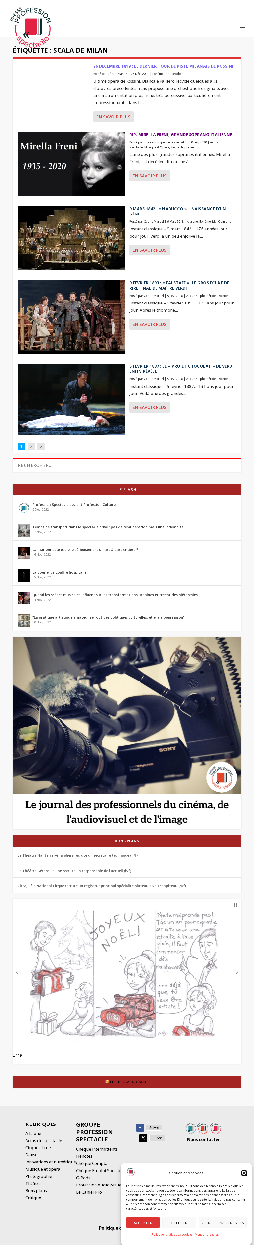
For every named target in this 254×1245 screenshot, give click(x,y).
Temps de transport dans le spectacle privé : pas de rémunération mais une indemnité (107, 527)
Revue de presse (182, 147)
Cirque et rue (38, 1147)
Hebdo (176, 74)
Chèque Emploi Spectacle (101, 1170)
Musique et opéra (42, 1169)
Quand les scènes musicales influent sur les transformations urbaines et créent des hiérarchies (115, 594)
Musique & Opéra (156, 147)
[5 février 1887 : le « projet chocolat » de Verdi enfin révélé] (71, 399)
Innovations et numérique (50, 1162)
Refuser (179, 1222)
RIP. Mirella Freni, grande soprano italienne (180, 134)
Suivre (154, 1127)
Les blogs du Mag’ (129, 1081)
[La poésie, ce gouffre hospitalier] (24, 575)
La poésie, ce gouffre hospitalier (60, 572)
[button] (244, 1173)
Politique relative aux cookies (172, 1234)
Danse (31, 1154)
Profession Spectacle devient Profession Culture (74, 504)
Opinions (224, 221)
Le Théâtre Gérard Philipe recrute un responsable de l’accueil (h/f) (74, 870)
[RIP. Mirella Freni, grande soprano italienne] (71, 164)
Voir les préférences (222, 1222)
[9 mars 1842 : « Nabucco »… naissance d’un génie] (71, 238)
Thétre (33, 1183)
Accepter (143, 1222)
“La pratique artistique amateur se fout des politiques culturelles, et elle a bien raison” (108, 617)
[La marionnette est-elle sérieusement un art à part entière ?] (24, 553)
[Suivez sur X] (143, 1138)
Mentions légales (207, 1234)
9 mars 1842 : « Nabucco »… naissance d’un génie (177, 211)
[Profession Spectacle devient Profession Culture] (24, 508)
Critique (33, 1198)
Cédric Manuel (118, 74)
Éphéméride (160, 74)
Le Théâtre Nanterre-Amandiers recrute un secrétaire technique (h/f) (78, 855)
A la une (192, 221)
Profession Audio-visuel (99, 1185)
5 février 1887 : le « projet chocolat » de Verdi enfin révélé (181, 369)
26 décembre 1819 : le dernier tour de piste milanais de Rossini (163, 66)
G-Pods (83, 1178)
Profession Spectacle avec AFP (165, 142)
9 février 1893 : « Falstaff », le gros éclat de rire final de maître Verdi (179, 285)
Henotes (84, 1156)
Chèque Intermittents (97, 1149)
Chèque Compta (92, 1163)
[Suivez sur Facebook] (140, 1128)
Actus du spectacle (43, 1140)
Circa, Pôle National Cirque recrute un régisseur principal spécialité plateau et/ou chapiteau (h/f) (102, 885)
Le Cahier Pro (89, 1192)
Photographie (38, 1176)
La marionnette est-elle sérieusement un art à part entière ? (85, 549)
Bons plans (127, 841)
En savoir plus (113, 117)
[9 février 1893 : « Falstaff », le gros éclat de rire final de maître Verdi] (71, 316)
